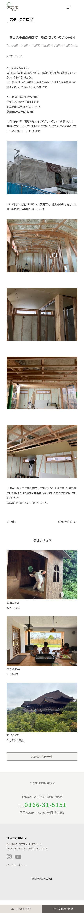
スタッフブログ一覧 (41, 756)
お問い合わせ (65, 909)
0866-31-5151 (46, 804)
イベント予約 (23, 909)
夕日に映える (65, 521)
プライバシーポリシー (16, 865)
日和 (13, 521)
